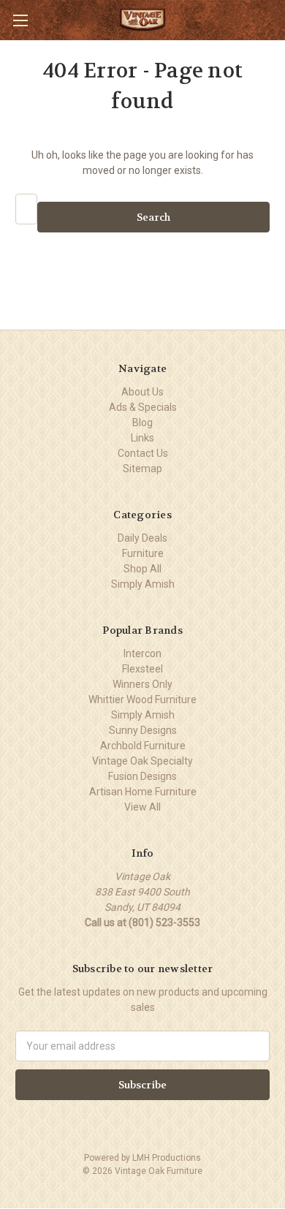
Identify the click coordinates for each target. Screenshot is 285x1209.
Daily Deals (142, 538)
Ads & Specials (143, 407)
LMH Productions (166, 1158)
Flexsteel (142, 669)
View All (142, 807)
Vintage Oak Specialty (142, 761)
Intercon (142, 653)
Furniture (143, 553)
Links (142, 438)
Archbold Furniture (143, 745)
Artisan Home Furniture (143, 791)
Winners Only (142, 684)
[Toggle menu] (20, 20)
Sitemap (142, 468)
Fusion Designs (142, 776)
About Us (142, 392)
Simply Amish (143, 584)
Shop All (142, 569)
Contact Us (143, 453)
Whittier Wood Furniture (142, 699)
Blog (142, 422)
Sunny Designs (143, 730)
